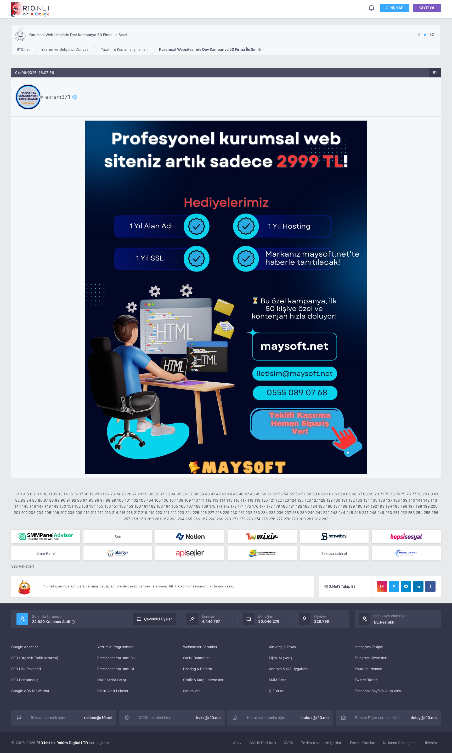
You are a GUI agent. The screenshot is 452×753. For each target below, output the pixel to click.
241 (319, 512)
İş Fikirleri (276, 691)
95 (91, 500)
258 (134, 519)
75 (403, 494)
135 (374, 500)
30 (151, 494)
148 (47, 506)
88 (51, 500)
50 (264, 494)
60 (320, 494)
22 (107, 494)
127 (315, 500)
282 (317, 519)
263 (173, 519)
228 (218, 512)
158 (122, 506)
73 (392, 494)
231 (241, 512)
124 (293, 500)
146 (33, 506)
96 (96, 500)
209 (79, 512)
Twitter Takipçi (366, 680)
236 (280, 512)
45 (235, 494)
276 (272, 519)
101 (128, 500)
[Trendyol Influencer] (262, 536)
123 (286, 500)
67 (360, 494)
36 (184, 494)
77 (414, 494)
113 (215, 500)
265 (188, 519)
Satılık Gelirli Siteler (112, 691)
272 (242, 519)
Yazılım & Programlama (115, 647)
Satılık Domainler (196, 658)
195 (396, 506)
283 (325, 519)
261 (158, 519)
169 (205, 506)
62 (331, 494)
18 (86, 494)
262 (165, 519)
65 (348, 494)
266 (196, 519)
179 (277, 506)
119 (258, 500)
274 (257, 519)
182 (299, 506)
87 (46, 500)
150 (63, 506)
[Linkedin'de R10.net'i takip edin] (418, 586)
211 (94, 512)
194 (389, 506)
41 (213, 494)
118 (250, 500)
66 (354, 494)
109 (187, 500)
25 (123, 494)
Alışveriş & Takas (282, 647)
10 (45, 494)
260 (150, 519)
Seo (118, 536)
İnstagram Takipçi (369, 647)
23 (112, 494)
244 (341, 512)
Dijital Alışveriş (280, 658)
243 (334, 512)
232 (249, 512)
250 (388, 512)
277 (279, 519)
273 (249, 519)
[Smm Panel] (334, 536)
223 (181, 512)
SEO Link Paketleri (26, 669)
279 (294, 519)
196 (404, 506)
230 (233, 512)
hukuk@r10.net (315, 717)
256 (435, 512)
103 (142, 500)
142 (426, 500)
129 (329, 500)
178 (270, 506)
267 (204, 519)
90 (63, 500)
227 (211, 512)
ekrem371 (57, 97)
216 (130, 512)
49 (258, 494)
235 (272, 512)
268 (212, 519)
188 (344, 506)
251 (396, 512)
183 (306, 506)
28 (140, 494)
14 (66, 494)
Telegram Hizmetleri (371, 658)
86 (40, 500)
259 (142, 519)
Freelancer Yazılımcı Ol (115, 669)
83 (23, 500)
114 (222, 500)
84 (28, 500)
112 (208, 500)
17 (81, 494)
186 (329, 506)
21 (102, 494)
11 (50, 494)
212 (101, 512)
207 (63, 512)
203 (32, 512)
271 (235, 519)
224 (188, 512)
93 (79, 500)
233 (256, 512)
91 (68, 500)
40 (207, 494)
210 (86, 512)
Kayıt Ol (427, 7)
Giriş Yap (394, 7)
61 (326, 494)
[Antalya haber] (262, 553)
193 (381, 506)
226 (203, 512)
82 (17, 500)
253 (411, 512)
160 (137, 506)
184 (314, 506)
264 (181, 519)
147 (40, 506)
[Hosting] (189, 536)
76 (408, 494)
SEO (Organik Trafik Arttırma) (34, 658)
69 (371, 494)
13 (60, 494)
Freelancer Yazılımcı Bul (116, 658)
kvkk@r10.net (208, 717)
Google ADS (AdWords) (30, 691)
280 (302, 519)
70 (377, 494)
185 (321, 506)
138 (396, 500)
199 (426, 506)
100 (120, 500)
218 (144, 512)
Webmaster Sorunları (200, 647)
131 (344, 500)
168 (197, 506)
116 (237, 500)
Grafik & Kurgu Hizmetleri (203, 680)
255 (427, 512)
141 (419, 500)
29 (145, 494)
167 (190, 506)
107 (173, 500)
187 (337, 506)
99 (113, 500)
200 (434, 506)
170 (212, 506)
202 (24, 512)
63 (337, 494)
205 (47, 512)
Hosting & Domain (197, 669)
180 (284, 506)
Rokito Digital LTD (72, 742)
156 (107, 506)
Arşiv (237, 742)
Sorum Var (191, 691)
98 (108, 500)
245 (349, 512)
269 (220, 519)
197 (411, 506)
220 (159, 512)
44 (229, 494)
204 (40, 512)
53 (280, 494)
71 (382, 494)
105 (157, 500)
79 (425, 494)
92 (74, 500)
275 (264, 519)
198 (419, 506)
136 (381, 500)
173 (233, 506)
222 (173, 512)
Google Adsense (24, 647)
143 (434, 500)
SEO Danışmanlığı (25, 680)
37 (190, 494)
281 (310, 519)
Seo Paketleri (22, 566)
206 (55, 512)
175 (248, 506)
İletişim (431, 742)
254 (419, 512)
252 (403, 512)
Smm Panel (45, 553)
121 (272, 500)
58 (309, 494)
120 (265, 500)
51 (269, 494)
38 (196, 494)
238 (295, 512)
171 (219, 506)
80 (430, 494)
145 (25, 506)
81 (436, 494)
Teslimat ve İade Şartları (321, 742)
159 (130, 506)
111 (202, 500)
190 (359, 506)
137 (389, 500)
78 (419, 494)
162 (152, 506)
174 (241, 506)
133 (359, 500)
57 (303, 494)
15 (71, 494)
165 (175, 506)
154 (92, 506)
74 (398, 494)
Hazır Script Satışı (111, 680)
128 (322, 500)
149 (55, 506)
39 (201, 494)
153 (85, 506)
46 (241, 494)
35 (179, 494)
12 (55, 494)
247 (365, 512)
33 (167, 494)
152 (77, 506)
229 (226, 512)
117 (243, 500)
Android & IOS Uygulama (288, 669)
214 (115, 512)
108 (180, 500)
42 (218, 494)
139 (404, 500)
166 (182, 506)
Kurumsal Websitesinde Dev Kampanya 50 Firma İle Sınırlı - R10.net (30, 9)
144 (17, 506)
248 (373, 512)
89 (57, 500)
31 (156, 494)
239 (303, 512)
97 (102, 500)
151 (70, 506)
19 (91, 494)
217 (137, 512)
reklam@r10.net (98, 717)
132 (351, 500)
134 (366, 500)
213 (108, 512)
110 (195, 500)
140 (412, 500)
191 (367, 506)
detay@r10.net (424, 717)
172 (226, 506)
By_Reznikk (384, 622)
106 (165, 500)
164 (167, 506)
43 (224, 494)
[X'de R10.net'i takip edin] (394, 586)
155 (100, 506)
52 (275, 494)
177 (262, 506)
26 (129, 494)
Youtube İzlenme (368, 669)
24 (118, 494)
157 (115, 506)
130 (337, 500)
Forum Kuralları (362, 742)
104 (150, 500)
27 (134, 494)
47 (247, 494)
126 (308, 500)
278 (287, 519)
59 (314, 494)
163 (159, 506)
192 (374, 506)
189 (351, 506)
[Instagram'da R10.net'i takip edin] (382, 586)
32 (162, 494)
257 (127, 519)
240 (311, 512)
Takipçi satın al (334, 553)
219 (151, 512)
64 (342, 494)
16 (76, 494)
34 (173, 494)
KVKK (288, 742)
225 (196, 512)
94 (85, 500)
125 (300, 500)
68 (365, 494)
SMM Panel (278, 680)
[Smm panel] (45, 536)
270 (227, 519)
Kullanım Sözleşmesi (400, 742)
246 (357, 512)
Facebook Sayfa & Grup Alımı (378, 691)
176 (255, 506)
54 (286, 494)
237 (288, 512)
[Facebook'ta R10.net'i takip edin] (430, 586)
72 (387, 494)
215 (122, 512)
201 (17, 512)
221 (166, 512)
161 (145, 506)
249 (380, 512)
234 (264, 512)
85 (34, 500)
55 (292, 494)
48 (252, 494)
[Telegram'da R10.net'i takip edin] (406, 586)
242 (326, 512)
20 (97, 494)
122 (279, 500)
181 (292, 506)
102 (135, 500)
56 (297, 494)
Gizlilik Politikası (262, 742)
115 (230, 500)
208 (71, 512)
